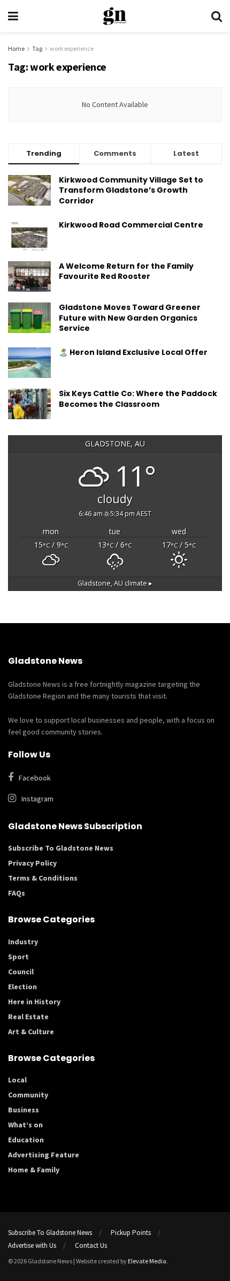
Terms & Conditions (43, 878)
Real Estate (28, 1016)
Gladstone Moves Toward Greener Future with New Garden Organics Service (130, 317)
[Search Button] (216, 16)
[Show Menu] (13, 16)
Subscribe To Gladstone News (60, 848)
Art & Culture (31, 1031)
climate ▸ (115, 583)
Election (22, 986)
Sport (18, 956)
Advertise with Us (32, 1245)
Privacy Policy (32, 863)
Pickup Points (131, 1232)
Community (28, 1095)
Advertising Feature (43, 1154)
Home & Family (33, 1169)
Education (26, 1139)
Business (23, 1110)
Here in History (34, 1001)
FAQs (16, 893)
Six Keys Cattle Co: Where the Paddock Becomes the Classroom (138, 399)
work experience (72, 48)
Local (17, 1080)
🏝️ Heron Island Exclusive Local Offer (133, 352)
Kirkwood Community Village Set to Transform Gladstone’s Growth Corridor (131, 190)
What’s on (25, 1125)
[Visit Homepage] (115, 16)
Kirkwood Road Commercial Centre (132, 224)
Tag (37, 48)
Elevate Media (147, 1261)
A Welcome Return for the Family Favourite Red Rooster (126, 271)
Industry (23, 941)
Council (21, 971)
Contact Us (91, 1245)
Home (16, 48)
